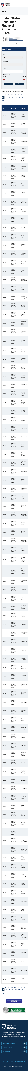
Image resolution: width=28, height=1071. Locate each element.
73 (16, 97)
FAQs (2, 1061)
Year (4, 54)
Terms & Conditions (20, 1061)
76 (3, 101)
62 (5, 95)
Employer (5, 61)
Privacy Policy (9, 1061)
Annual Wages (6, 74)
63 (8, 95)
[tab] (14, 1043)
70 (6, 97)
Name (4, 68)
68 (24, 95)
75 (22, 97)
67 (21, 95)
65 (15, 95)
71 (9, 97)
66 (18, 95)
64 (12, 95)
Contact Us (4, 1063)
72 (12, 97)
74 (19, 97)
